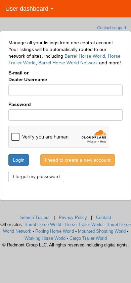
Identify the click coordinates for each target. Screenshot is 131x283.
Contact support (111, 27)
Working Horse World (45, 238)
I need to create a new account (78, 160)
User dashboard (27, 8)
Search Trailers (35, 217)
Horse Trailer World (83, 224)
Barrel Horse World (84, 56)
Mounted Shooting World (102, 231)
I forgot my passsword (36, 176)
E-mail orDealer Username (27, 76)
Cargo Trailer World (88, 238)
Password (19, 104)
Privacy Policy (73, 217)
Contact (103, 217)
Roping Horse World (54, 231)
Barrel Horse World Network (68, 62)
